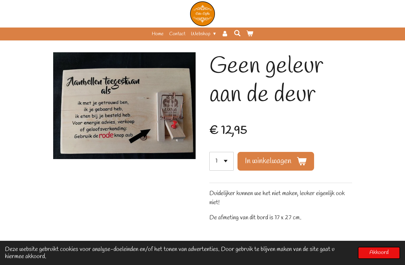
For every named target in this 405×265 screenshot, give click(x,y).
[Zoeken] (237, 34)
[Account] (224, 34)
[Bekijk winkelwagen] (250, 34)
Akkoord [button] (378, 252)
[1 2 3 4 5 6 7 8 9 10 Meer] (221, 161)
